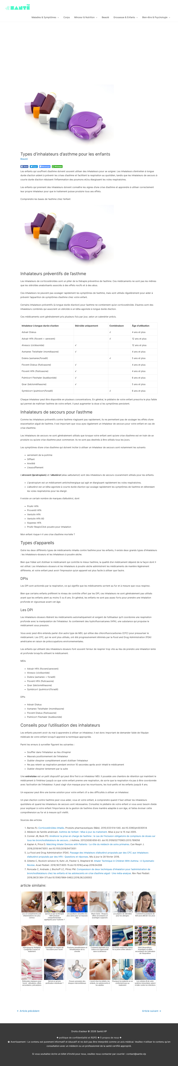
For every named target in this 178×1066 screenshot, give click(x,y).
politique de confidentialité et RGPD (78, 1037)
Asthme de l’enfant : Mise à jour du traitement (83, 831)
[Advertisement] (89, 42)
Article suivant (151, 1010)
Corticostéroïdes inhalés (51, 827)
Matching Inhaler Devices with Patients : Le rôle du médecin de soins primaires (87, 844)
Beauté (24, 158)
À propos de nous (109, 1037)
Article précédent (28, 1010)
